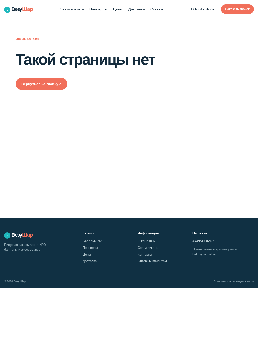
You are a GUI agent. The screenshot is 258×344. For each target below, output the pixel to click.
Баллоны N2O (93, 241)
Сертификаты (148, 248)
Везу (19, 9)
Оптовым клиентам (152, 261)
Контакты (145, 254)
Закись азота (72, 9)
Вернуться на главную (41, 84)
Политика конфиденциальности (234, 281)
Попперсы (98, 9)
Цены (118, 9)
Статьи (156, 9)
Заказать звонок (237, 9)
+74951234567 (202, 9)
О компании (146, 241)
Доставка (136, 9)
